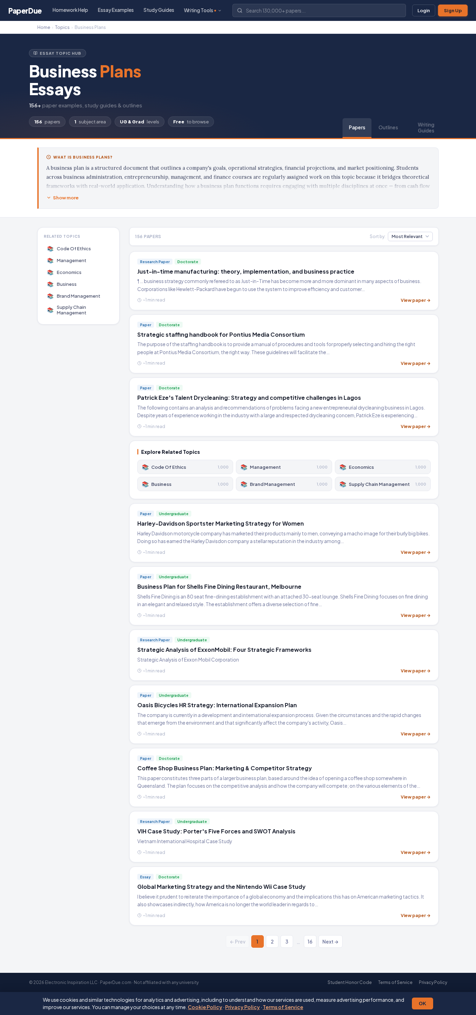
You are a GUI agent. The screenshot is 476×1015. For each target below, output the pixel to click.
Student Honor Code (350, 982)
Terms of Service (283, 1007)
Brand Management (74, 295)
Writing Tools (198, 10)
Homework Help (70, 10)
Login (423, 10)
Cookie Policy (205, 1007)
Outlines (388, 127)
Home (43, 27)
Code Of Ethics (69, 248)
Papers (357, 127)
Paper (25, 10)
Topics (62, 27)
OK (422, 1003)
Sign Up (453, 10)
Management (67, 260)
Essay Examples (116, 10)
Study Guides (159, 10)
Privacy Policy (242, 1007)
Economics (64, 272)
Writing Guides (426, 127)
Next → (330, 942)
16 (310, 942)
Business (62, 284)
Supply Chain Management (67, 309)
